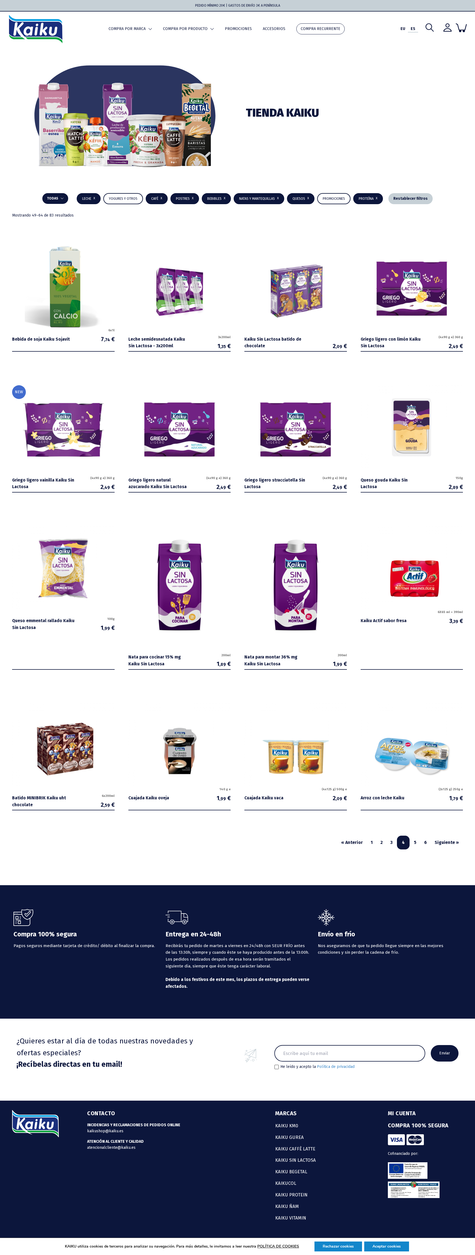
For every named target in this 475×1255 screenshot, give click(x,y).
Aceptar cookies (386, 1246)
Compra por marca (127, 28)
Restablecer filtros (410, 198)
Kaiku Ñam (287, 1206)
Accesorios (274, 28)
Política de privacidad (336, 1066)
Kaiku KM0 (286, 1125)
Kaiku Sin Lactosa (295, 1160)
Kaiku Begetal (291, 1171)
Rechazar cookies (338, 1246)
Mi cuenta (402, 1113)
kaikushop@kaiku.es (105, 1131)
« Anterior (352, 842)
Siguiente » (447, 842)
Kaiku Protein (291, 1194)
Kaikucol (285, 1183)
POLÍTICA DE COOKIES (278, 1246)
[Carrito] (461, 27)
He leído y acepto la (317, 1067)
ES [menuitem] (413, 28)
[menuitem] (403, 29)
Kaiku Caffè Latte (295, 1149)
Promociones (238, 28)
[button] (216, 198)
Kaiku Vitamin (290, 1218)
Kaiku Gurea (289, 1137)
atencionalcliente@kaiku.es (111, 1147)
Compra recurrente (320, 28)
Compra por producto (185, 28)
